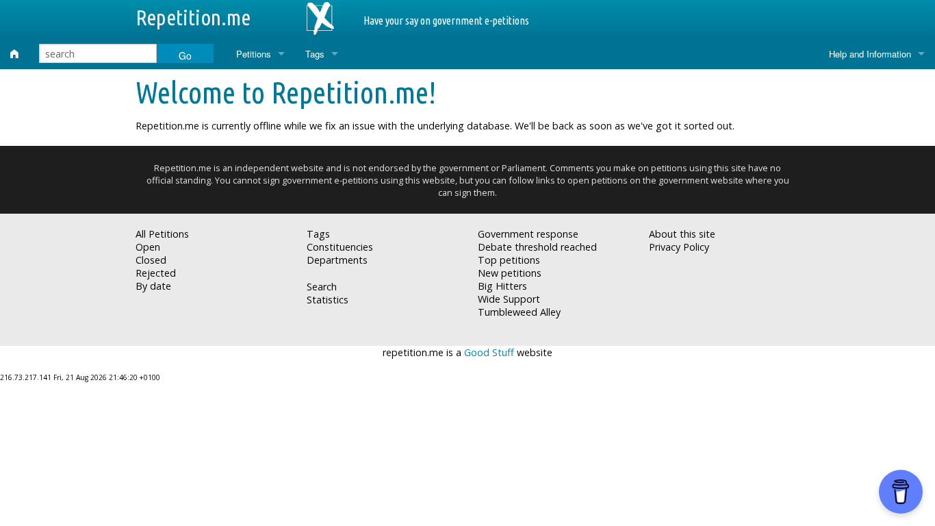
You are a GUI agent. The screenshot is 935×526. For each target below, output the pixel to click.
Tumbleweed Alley (519, 311)
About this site (682, 233)
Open (148, 246)
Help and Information (870, 53)
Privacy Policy (679, 246)
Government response (528, 233)
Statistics (327, 299)
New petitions (509, 272)
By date (153, 285)
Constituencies (340, 246)
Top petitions (509, 259)
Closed (151, 259)
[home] (14, 53)
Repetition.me (193, 17)
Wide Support (509, 298)
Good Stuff (489, 352)
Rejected (156, 272)
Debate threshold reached (537, 246)
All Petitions (162, 233)
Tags (314, 53)
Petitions (253, 53)
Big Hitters (502, 285)
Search (322, 286)
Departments (337, 259)
